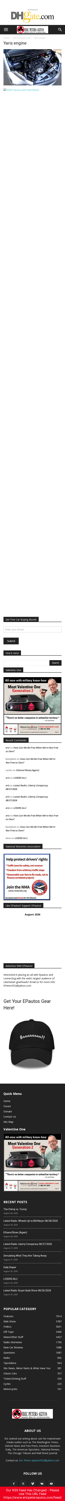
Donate (7, 1111)
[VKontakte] (41, 1483)
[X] (23, 1483)
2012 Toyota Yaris (22, 37)
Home (6, 37)
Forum (7, 1106)
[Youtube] (51, 1483)
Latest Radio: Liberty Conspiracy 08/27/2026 (27, 1244)
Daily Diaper (9, 1267)
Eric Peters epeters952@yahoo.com (39, 1460)
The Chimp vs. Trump (15, 1209)
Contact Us (9, 1116)
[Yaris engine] (32, 84)
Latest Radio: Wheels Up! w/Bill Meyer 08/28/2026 (30, 1220)
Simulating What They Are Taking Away (25, 1255)
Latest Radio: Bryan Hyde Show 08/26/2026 (27, 1290)
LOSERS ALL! (19, 777)
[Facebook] (13, 1483)
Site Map (8, 1121)
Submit (11, 641)
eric (8, 747)
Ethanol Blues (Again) (27, 770)
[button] (5, 29)
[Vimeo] (32, 1483)
